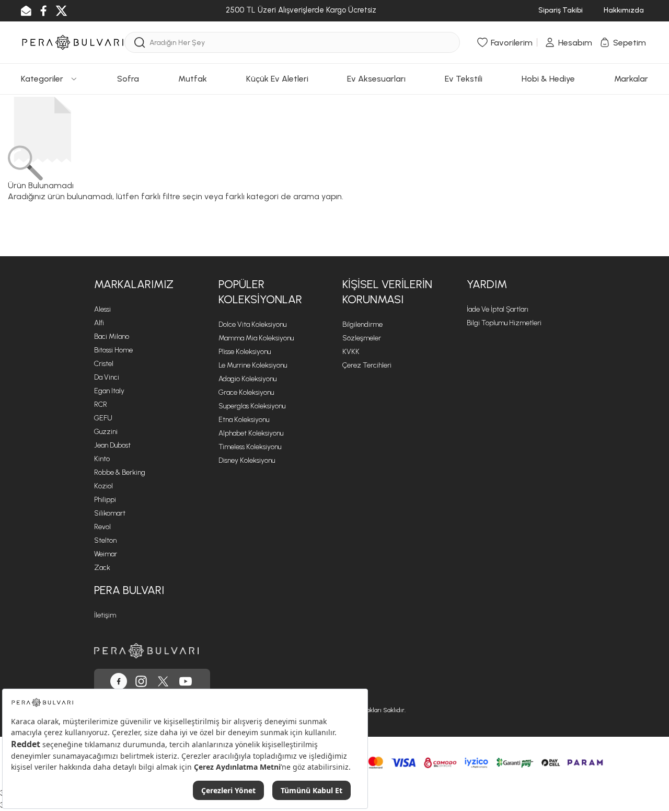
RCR (100, 404)
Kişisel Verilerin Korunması (387, 291)
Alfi (99, 322)
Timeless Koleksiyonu (249, 446)
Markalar (631, 79)
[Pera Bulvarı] (72, 42)
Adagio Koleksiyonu (247, 378)
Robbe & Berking (119, 472)
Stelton (105, 540)
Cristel (103, 363)
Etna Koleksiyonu (243, 419)
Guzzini (106, 431)
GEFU (103, 418)
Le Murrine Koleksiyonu (252, 365)
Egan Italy (109, 390)
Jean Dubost (112, 445)
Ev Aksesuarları (376, 79)
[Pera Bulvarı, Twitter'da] (163, 681)
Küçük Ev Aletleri (277, 79)
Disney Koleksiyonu (246, 460)
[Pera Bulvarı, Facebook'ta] (118, 681)
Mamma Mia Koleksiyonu (256, 338)
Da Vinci (106, 377)
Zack (102, 567)
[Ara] (140, 43)
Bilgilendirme (362, 324)
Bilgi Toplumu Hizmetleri (504, 322)
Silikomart (109, 513)
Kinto (102, 458)
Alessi (102, 309)
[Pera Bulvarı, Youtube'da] (185, 681)
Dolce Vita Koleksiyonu (252, 324)
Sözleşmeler (361, 338)
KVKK (351, 351)
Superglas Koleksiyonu (251, 406)
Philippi (105, 499)
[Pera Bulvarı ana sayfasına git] (146, 650)
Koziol (103, 486)
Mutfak (192, 79)
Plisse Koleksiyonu (244, 351)
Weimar (105, 554)
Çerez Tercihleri (366, 365)
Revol (102, 526)
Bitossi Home (113, 350)
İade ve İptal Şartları (497, 309)
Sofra (128, 79)
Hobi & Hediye (548, 79)
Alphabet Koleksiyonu (250, 433)
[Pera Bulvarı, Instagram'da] (141, 681)
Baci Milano (111, 336)
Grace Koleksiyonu (246, 392)
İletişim (105, 615)
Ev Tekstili (463, 79)
